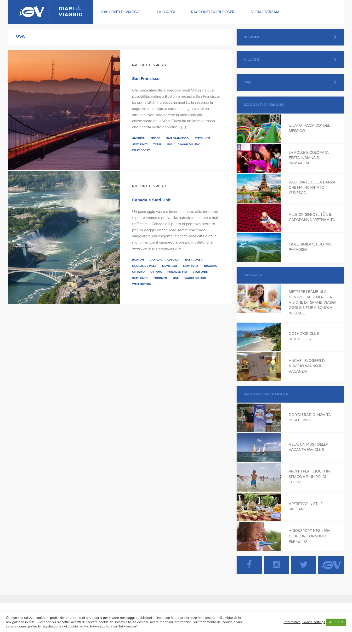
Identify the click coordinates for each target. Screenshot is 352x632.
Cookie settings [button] (313, 622)
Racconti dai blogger (212, 12)
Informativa (292, 622)
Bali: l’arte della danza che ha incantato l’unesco (312, 187)
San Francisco (145, 78)
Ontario (138, 271)
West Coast (141, 150)
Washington (141, 284)
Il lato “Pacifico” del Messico (309, 128)
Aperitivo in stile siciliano (306, 506)
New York (190, 266)
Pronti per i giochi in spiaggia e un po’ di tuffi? (309, 476)
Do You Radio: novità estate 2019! (310, 417)
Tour (157, 144)
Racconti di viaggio (121, 12)
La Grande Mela (144, 266)
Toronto (160, 278)
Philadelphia (177, 271)
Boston (138, 259)
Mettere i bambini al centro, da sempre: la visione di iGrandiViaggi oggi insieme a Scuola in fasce (312, 302)
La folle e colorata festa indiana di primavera (309, 158)
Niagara (210, 266)
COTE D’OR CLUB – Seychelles (305, 336)
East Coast (193, 259)
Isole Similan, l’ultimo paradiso (310, 247)
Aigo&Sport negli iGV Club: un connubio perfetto (309, 536)
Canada (156, 259)
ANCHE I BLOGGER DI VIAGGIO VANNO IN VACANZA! (307, 366)
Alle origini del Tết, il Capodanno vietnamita (312, 217)
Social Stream (264, 12)
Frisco (155, 138)
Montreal (169, 266)
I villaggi (166, 12)
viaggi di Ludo (189, 144)
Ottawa (156, 271)
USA (170, 144)
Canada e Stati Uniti (152, 200)
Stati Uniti (202, 138)
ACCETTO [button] (336, 622)
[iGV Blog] (51, 12)
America (138, 138)
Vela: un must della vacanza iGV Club (309, 447)
